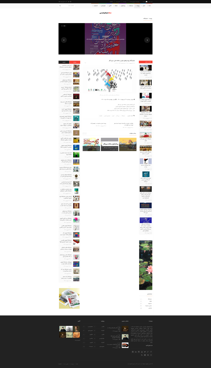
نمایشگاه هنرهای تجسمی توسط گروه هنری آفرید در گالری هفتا (66, 176)
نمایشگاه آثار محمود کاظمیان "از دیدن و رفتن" (66, 277)
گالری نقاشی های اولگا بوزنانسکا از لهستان (115, 336)
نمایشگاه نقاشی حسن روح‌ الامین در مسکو (145, 152)
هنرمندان (103, 6)
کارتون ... (88, 342)
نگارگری (88, 334)
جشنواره (146, 303)
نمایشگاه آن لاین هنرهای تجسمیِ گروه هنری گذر (66, 160)
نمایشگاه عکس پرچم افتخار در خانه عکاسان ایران (66, 255)
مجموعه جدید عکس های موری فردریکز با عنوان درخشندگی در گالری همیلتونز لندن (145, 195)
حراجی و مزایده (146, 306)
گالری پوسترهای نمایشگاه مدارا (129, 147)
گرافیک (100, 116)
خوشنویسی (88, 326)
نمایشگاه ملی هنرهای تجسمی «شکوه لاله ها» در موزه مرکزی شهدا (66, 81)
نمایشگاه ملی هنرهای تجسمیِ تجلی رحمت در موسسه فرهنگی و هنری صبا (66, 212)
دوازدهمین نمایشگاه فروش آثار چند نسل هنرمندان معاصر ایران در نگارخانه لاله (105, 39)
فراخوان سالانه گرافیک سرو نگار (92, 147)
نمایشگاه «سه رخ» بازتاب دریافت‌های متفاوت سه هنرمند (145, 73)
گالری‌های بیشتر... (77, 340)
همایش (146, 308)
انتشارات (96, 6)
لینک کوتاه (105, 41)
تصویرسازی (88, 330)
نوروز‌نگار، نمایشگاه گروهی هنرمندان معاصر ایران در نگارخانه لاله (66, 263)
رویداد (138, 6)
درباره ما (124, 1)
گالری (110, 6)
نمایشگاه (105, 36)
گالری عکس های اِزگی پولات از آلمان (113, 328)
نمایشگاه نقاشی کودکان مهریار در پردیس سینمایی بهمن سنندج (66, 249)
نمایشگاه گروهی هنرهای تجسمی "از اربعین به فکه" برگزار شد (66, 147)
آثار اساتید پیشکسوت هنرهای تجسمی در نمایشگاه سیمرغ (146, 114)
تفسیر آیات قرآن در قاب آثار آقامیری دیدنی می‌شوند (146, 180)
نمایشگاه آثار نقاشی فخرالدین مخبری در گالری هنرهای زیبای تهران (66, 96)
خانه (150, 6)
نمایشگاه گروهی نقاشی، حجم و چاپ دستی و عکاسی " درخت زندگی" (66, 227)
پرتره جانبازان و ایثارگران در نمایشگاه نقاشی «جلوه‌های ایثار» (66, 191)
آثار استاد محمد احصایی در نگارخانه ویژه (66, 153)
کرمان (113, 116)
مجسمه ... (88, 346)
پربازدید (74, 62)
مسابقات (131, 6)
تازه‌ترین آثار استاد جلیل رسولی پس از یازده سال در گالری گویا (66, 205)
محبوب (63, 62)
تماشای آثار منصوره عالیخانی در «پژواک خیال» (66, 124)
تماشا (116, 6)
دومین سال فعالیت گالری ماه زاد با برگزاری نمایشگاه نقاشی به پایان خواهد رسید (66, 140)
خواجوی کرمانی (107, 116)
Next (147, 40)
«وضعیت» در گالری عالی (146, 127)
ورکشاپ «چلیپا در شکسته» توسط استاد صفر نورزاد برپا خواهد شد (123, 124)
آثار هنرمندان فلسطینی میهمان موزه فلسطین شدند (66, 182)
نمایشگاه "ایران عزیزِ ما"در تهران (145, 139)
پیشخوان (123, 6)
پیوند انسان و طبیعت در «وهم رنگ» (98, 123)
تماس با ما (118, 1)
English (111, 1)
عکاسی (118, 326)
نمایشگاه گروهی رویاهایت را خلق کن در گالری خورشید (146, 100)
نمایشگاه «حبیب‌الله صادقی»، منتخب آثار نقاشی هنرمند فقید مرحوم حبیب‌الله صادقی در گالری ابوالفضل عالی (145, 227)
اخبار (144, 6)
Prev (64, 40)
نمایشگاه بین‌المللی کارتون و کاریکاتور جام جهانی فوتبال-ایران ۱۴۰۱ (146, 211)
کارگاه (146, 301)
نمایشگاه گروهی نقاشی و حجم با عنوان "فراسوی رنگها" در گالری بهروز (66, 242)
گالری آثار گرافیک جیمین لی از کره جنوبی (113, 345)
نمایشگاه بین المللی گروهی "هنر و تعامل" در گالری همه (66, 219)
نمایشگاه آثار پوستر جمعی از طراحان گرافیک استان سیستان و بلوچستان (66, 132)
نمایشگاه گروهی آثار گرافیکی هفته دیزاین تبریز (66, 233)
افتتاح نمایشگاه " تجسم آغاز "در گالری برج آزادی (66, 88)
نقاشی (118, 334)
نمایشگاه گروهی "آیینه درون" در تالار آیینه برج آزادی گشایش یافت (67, 111)
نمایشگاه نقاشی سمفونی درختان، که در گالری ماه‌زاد (145, 87)
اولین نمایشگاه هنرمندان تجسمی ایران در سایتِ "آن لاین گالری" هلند (66, 74)
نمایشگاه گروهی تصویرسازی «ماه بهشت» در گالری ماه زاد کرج (66, 118)
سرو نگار (117, 116)
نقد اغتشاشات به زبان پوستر (145, 166)
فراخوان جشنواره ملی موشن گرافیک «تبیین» (109, 146)
